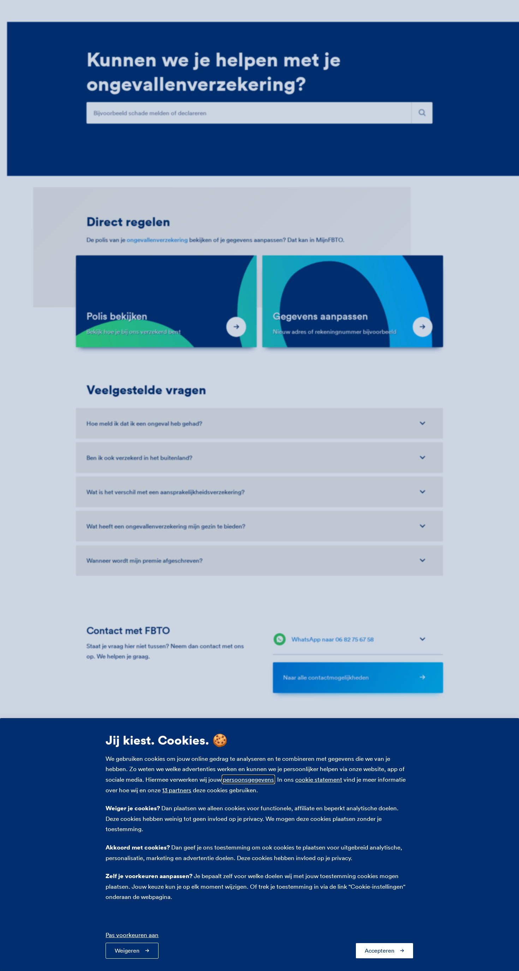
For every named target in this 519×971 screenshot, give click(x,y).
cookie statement (318, 779)
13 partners (176, 790)
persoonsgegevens (248, 779)
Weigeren (127, 950)
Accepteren (379, 950)
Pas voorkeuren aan (132, 935)
